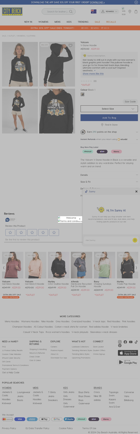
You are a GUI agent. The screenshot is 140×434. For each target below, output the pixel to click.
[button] (79, 218)
